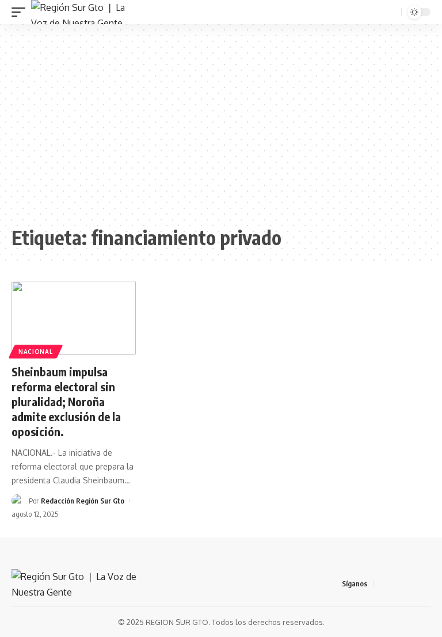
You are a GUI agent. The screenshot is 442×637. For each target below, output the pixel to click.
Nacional (35, 351)
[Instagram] (424, 584)
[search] (391, 12)
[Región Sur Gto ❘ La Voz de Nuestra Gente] (84, 12)
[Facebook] (382, 584)
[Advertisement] (221, 124)
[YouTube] (410, 584)
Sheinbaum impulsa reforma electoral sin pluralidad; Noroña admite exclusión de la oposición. (66, 401)
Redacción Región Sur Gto (82, 500)
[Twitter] (396, 584)
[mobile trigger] (21, 12)
